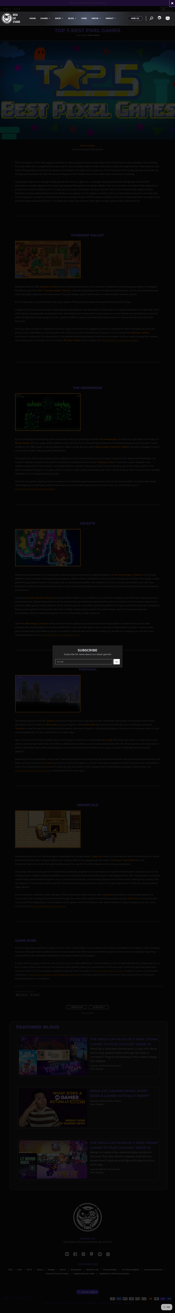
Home (33, 18)
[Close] (172, 3)
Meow (95, 18)
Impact (109, 18)
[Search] (151, 18)
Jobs (84, 18)
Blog (71, 18)
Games (44, 18)
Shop (58, 18)
